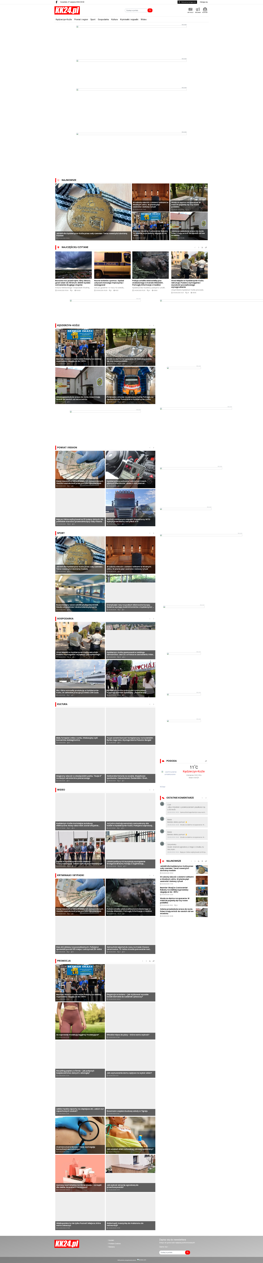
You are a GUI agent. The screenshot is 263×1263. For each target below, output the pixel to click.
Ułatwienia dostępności (188, 2)
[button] (206, 247)
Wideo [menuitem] (144, 19)
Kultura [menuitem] (114, 19)
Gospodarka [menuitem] (103, 19)
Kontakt (111, 1240)
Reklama (111, 1247)
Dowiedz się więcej (242, 1259)
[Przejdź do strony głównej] (72, 10)
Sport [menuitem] (92, 19)
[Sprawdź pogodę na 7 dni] (170, 773)
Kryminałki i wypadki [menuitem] (129, 19)
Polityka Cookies (114, 1244)
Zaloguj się (204, 2)
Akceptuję (254, 1259)
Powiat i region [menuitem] (81, 19)
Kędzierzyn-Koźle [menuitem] (64, 19)
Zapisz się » (163, 1247)
